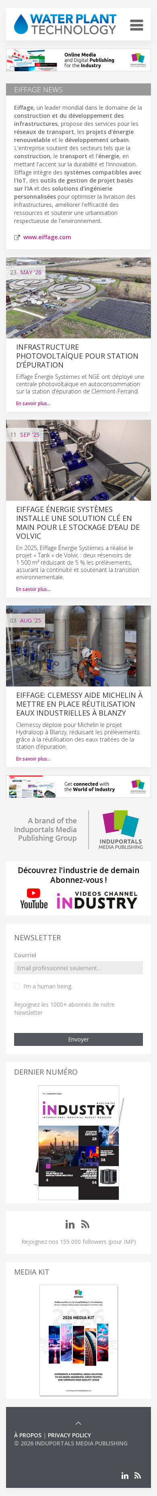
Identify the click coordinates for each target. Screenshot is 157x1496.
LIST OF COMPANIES (41, 1451)
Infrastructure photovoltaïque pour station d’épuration (77, 356)
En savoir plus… (33, 403)
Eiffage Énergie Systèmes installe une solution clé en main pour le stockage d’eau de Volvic (78, 522)
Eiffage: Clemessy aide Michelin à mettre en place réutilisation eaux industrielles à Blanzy (79, 704)
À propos (27, 1435)
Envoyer (78, 1039)
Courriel (25, 955)
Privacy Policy (69, 1435)
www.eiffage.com (47, 237)
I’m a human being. (47, 986)
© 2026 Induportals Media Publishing (71, 1443)
